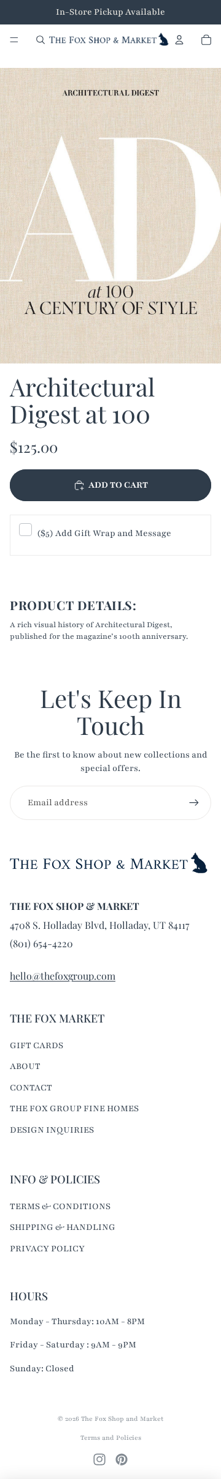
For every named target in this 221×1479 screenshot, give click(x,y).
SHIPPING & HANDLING (62, 1227)
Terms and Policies (110, 1437)
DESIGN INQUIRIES (52, 1130)
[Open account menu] (179, 39)
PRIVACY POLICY (47, 1248)
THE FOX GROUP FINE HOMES (74, 1108)
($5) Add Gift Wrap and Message (104, 533)
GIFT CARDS (36, 1045)
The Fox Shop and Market (122, 1418)
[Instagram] (99, 1459)
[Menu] (14, 40)
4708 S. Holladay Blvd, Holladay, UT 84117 (100, 924)
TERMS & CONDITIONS (60, 1206)
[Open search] (40, 39)
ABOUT (25, 1066)
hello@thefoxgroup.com (62, 975)
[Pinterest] (121, 1459)
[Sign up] (194, 802)
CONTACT (31, 1087)
